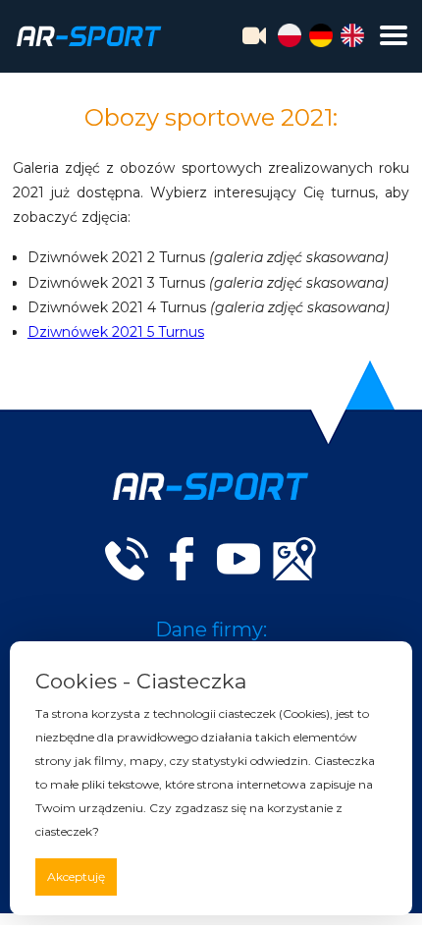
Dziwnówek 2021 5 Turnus (115, 332)
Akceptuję (76, 876)
